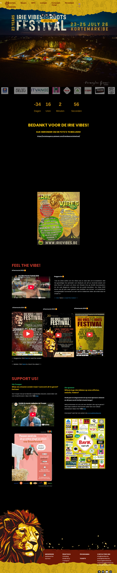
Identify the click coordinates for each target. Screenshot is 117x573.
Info (63, 563)
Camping (65, 556)
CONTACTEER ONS (103, 554)
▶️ (25, 270)
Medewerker (49, 556)
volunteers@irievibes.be (105, 563)
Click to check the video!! (29, 364)
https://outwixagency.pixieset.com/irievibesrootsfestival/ (58, 136)
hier (37, 396)
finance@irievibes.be (104, 561)
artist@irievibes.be (103, 558)
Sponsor (48, 558)
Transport (65, 561)
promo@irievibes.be (94, 413)
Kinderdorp (66, 558)
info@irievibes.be (103, 556)
